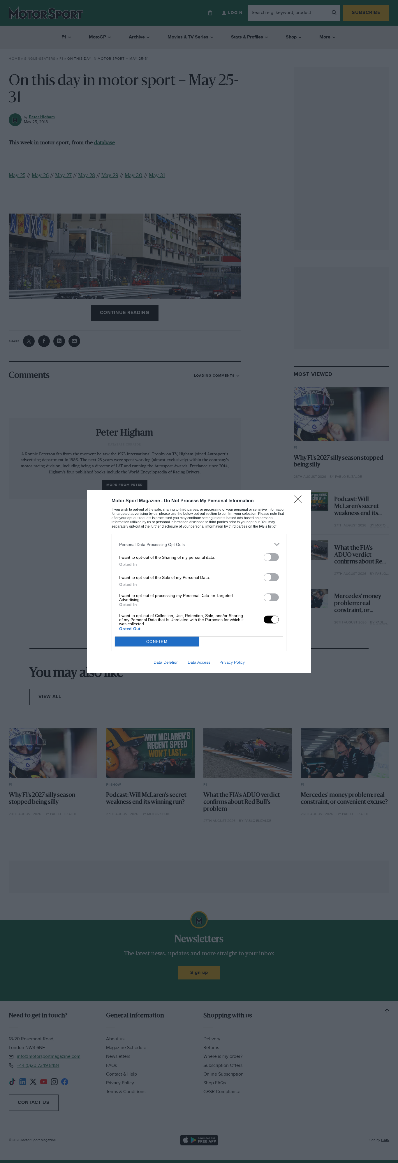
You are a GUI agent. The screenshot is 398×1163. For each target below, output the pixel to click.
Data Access (199, 662)
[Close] (299, 501)
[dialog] (199, 581)
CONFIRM (157, 641)
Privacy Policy (232, 662)
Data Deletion (166, 662)
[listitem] (199, 544)
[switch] (271, 557)
